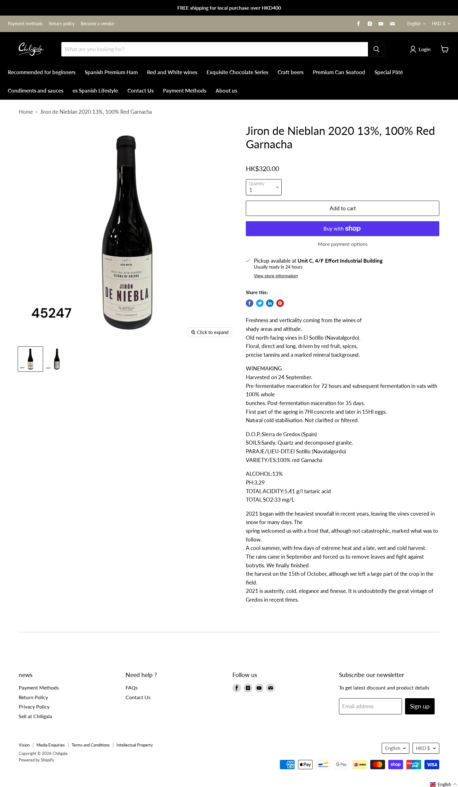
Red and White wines (172, 72)
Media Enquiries (50, 744)
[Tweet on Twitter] (260, 303)
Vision (24, 744)
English (414, 23)
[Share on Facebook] (249, 303)
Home (26, 112)
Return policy (61, 23)
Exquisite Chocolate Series (237, 72)
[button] (443, 784)
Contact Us (140, 90)
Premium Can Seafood (339, 72)
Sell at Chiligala (35, 716)
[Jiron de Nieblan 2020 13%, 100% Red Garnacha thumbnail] (30, 359)
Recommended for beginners (41, 72)
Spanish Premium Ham (111, 72)
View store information (276, 276)
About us (226, 90)
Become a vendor (97, 23)
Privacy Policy (34, 706)
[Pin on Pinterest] (280, 303)
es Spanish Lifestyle (95, 90)
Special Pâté (389, 72)
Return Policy (33, 697)
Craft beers (290, 72)
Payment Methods (184, 90)
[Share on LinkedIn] (270, 303)
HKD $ (438, 23)
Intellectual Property (135, 744)
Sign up (420, 706)
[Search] (376, 49)
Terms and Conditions (91, 744)
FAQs (132, 687)
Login (425, 49)
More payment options (343, 244)
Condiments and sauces (35, 90)
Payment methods (25, 23)
